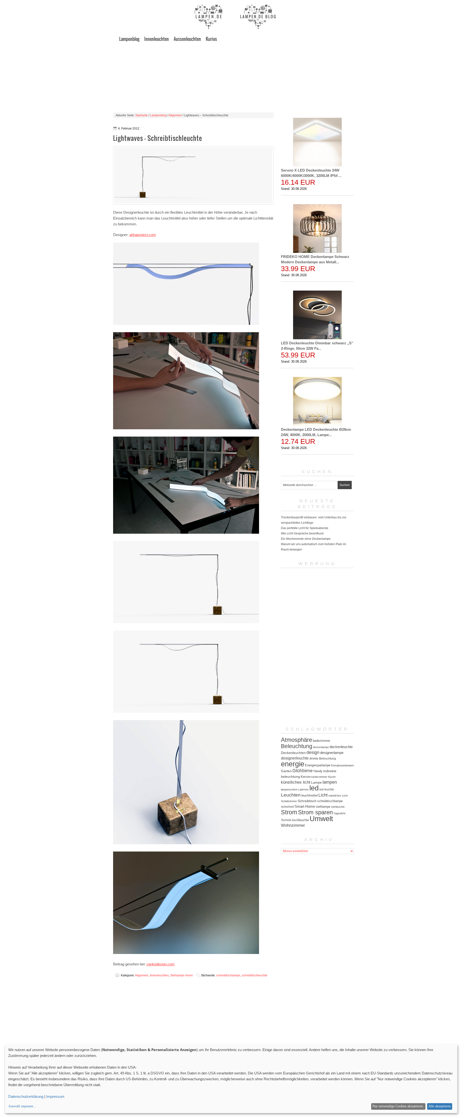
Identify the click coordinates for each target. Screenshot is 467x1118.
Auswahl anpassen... (22, 1106)
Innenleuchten (156, 39)
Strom (289, 812)
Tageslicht (339, 813)
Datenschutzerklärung (25, 1096)
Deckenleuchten (293, 753)
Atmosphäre (296, 739)
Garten (286, 771)
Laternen (303, 789)
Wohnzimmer (293, 825)
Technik (286, 820)
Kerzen (306, 777)
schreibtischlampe (228, 975)
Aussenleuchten (187, 39)
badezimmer (321, 740)
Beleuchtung (296, 746)
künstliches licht (295, 782)
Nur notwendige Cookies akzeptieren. (398, 1106)
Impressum (55, 1096)
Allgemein (175, 115)
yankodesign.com (160, 964)
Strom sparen (315, 812)
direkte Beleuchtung (322, 758)
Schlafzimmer (289, 801)
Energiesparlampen (342, 765)
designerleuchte (295, 758)
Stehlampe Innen (181, 975)
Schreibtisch (307, 801)
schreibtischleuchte (254, 975)
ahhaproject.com (142, 235)
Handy (318, 771)
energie (292, 764)
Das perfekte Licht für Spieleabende (304, 528)
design (312, 752)
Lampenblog (129, 39)
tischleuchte (300, 820)
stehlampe (323, 806)
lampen (330, 782)
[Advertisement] (233, 78)
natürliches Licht (338, 795)
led (314, 788)
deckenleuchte (341, 747)
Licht (323, 795)
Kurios (211, 39)
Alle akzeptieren (439, 1106)
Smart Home (305, 806)
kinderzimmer (319, 776)
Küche (332, 776)
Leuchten (291, 794)
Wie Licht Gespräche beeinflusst (302, 533)
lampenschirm (289, 789)
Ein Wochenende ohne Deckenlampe (306, 539)
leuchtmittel (309, 795)
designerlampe (331, 753)
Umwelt (321, 819)
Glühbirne (302, 770)
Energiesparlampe (317, 765)
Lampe (316, 782)
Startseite (141, 115)
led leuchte (326, 789)
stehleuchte (338, 806)
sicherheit (287, 806)
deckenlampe (321, 747)
